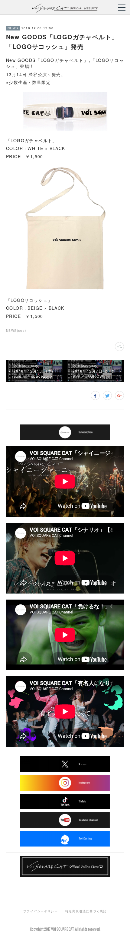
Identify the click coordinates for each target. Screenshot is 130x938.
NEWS (13, 28)
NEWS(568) (16, 330)
